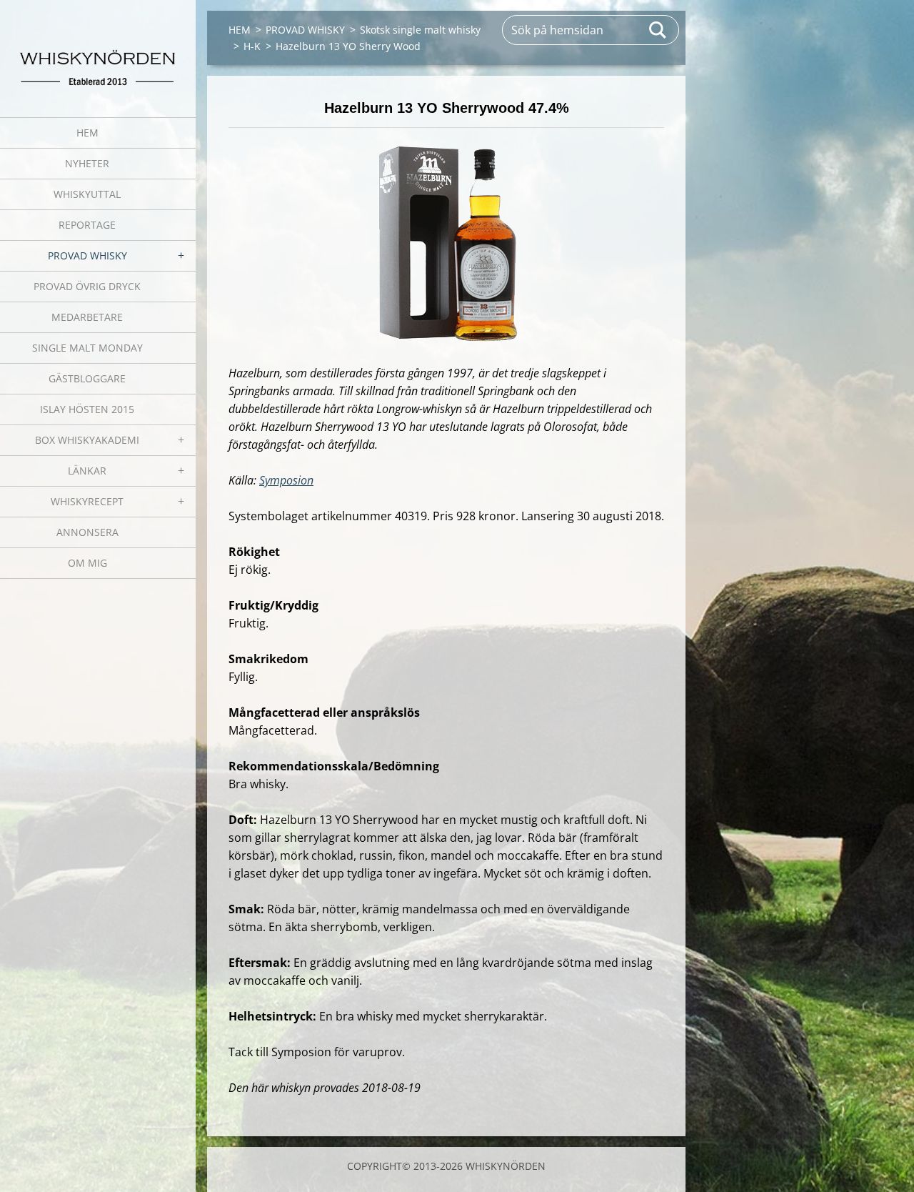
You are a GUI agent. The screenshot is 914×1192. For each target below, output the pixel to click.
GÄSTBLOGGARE (87, 378)
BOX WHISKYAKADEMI (87, 440)
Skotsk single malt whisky (420, 29)
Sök (658, 30)
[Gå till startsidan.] (98, 49)
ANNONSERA (87, 532)
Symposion (286, 480)
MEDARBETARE (87, 317)
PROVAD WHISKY (87, 255)
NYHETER (87, 163)
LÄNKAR (87, 470)
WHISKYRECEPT (87, 501)
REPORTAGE (87, 225)
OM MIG (87, 563)
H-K (252, 46)
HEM (87, 132)
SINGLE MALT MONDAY (87, 347)
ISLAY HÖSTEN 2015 (87, 409)
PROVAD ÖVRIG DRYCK (87, 286)
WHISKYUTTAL (87, 194)
